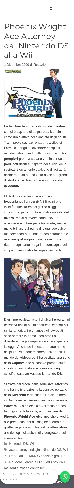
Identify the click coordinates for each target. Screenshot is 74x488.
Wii (32, 444)
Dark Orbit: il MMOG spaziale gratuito (37, 456)
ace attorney (18, 450)
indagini (35, 450)
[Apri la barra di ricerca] (51, 9)
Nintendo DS (18, 444)
